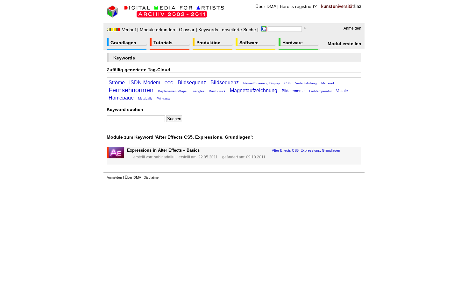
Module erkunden (157, 29)
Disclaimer (152, 177)
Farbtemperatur (320, 91)
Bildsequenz (192, 82)
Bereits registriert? (298, 6)
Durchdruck (217, 91)
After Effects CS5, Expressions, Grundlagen (306, 150)
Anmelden (352, 28)
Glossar (187, 29)
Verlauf (129, 29)
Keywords (208, 29)
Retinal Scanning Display (261, 83)
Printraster (164, 98)
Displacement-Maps (172, 91)
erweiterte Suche (239, 29)
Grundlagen (123, 42)
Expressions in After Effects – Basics (163, 150)
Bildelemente (293, 91)
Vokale (342, 91)
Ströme (117, 82)
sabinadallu (164, 157)
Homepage (121, 97)
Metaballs (145, 98)
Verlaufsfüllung (306, 83)
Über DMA (265, 6)
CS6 (287, 83)
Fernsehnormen (131, 89)
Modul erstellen (344, 43)
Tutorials (163, 42)
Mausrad (327, 83)
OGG (169, 83)
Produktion (208, 42)
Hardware (292, 42)
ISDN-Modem (144, 82)
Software (249, 42)
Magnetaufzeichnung (253, 90)
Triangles (197, 91)
